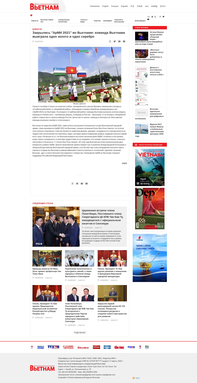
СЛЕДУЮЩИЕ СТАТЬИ (42, 203)
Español (124, 6)
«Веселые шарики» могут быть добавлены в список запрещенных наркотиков (149, 56)
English (105, 6)
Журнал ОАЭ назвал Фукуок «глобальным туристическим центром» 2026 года (149, 130)
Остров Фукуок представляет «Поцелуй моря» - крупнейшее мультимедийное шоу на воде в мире (149, 38)
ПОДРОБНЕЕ (80, 333)
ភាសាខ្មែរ (154, 6)
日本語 (139, 6)
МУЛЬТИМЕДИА (140, 21)
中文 (132, 6)
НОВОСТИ (34, 21)
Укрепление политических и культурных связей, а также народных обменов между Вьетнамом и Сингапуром (78, 272)
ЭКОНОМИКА (107, 21)
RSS (138, 378)
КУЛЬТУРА (97, 21)
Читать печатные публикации (150, 145)
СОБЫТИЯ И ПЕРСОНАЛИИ (119, 21)
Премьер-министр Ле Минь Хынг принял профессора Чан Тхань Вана (46, 271)
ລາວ (146, 6)
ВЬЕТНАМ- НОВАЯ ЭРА (46, 21)
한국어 (163, 6)
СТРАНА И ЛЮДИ (83, 21)
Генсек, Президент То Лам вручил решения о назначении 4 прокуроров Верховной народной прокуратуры (112, 272)
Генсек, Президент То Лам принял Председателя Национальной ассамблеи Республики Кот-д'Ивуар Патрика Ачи (44, 309)
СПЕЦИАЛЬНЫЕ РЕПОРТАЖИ (64, 21)
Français (114, 6)
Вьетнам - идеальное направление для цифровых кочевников (149, 113)
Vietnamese (95, 6)
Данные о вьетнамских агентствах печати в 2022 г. (157, 71)
